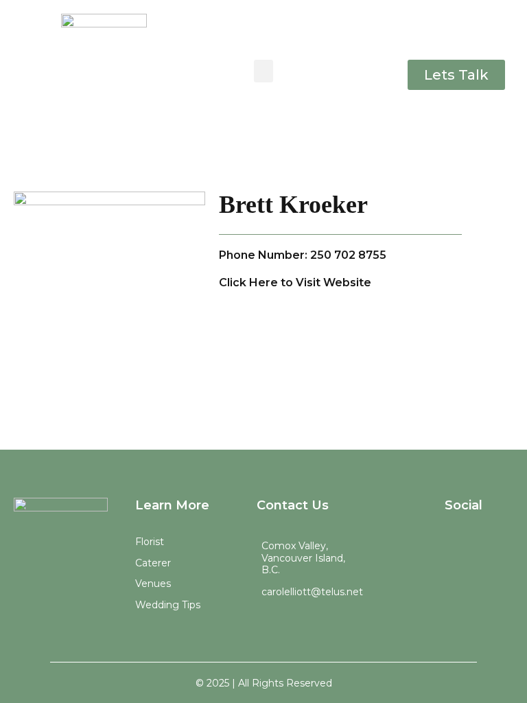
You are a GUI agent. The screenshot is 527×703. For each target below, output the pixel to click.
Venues (153, 583)
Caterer (153, 563)
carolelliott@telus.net (312, 592)
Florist (149, 541)
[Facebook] (482, 544)
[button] (263, 71)
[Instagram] (445, 544)
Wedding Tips (167, 605)
